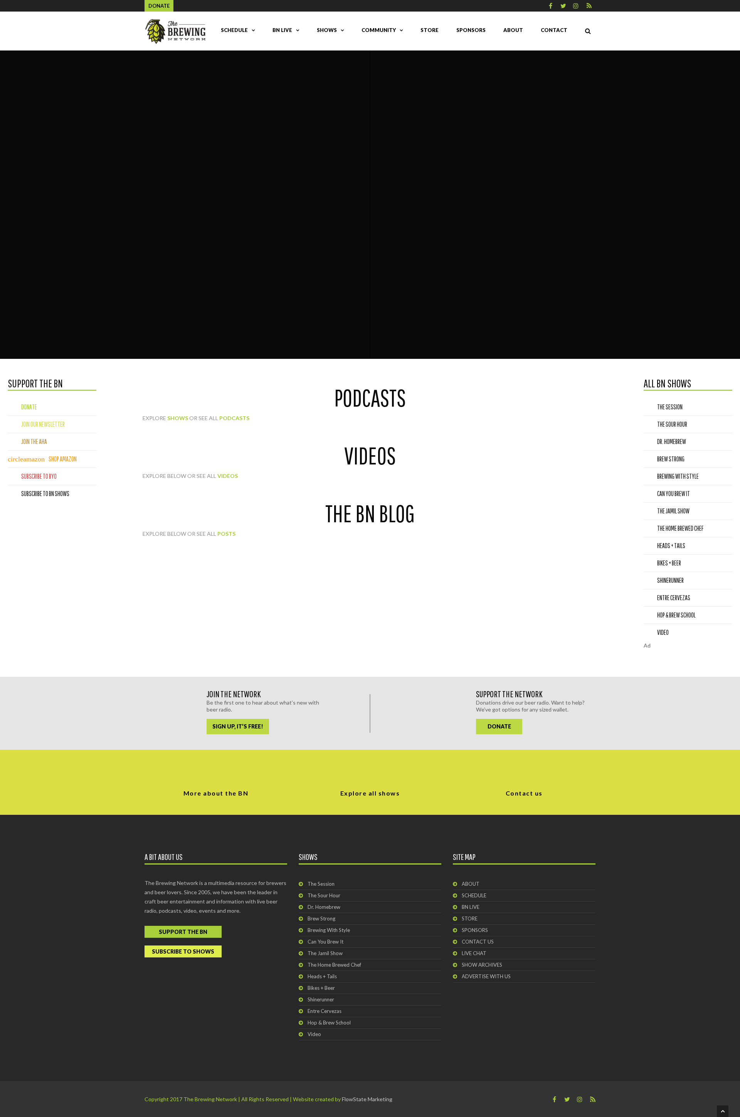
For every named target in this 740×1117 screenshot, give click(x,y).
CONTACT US (478, 942)
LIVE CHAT (474, 953)
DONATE (499, 726)
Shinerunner (321, 999)
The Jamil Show (325, 953)
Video (314, 1034)
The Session (321, 884)
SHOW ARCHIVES (482, 965)
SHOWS (327, 30)
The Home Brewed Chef (334, 965)
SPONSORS (471, 30)
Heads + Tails (322, 976)
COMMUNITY (379, 30)
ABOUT (513, 30)
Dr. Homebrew (324, 907)
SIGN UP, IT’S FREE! (237, 726)
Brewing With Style (329, 930)
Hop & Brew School (329, 1022)
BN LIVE (282, 30)
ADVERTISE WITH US (486, 976)
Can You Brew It (325, 942)
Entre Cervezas (324, 1011)
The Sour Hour (324, 895)
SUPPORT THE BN (183, 932)
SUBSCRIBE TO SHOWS (183, 951)
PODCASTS (234, 418)
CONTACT (554, 30)
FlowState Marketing (367, 1099)
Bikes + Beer (321, 988)
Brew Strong (321, 918)
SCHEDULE (234, 30)
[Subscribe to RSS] (589, 6)
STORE (429, 30)
